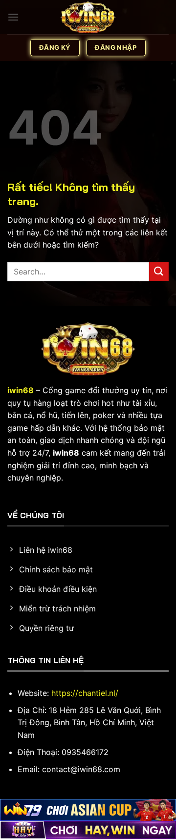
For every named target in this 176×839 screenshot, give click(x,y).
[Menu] (13, 17)
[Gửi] (159, 271)
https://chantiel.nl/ (84, 693)
